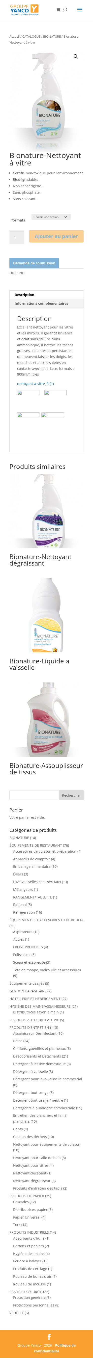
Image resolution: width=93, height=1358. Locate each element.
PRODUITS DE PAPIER (26, 1196)
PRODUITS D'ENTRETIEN (29, 1027)
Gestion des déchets (30, 1136)
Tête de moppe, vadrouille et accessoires (47, 970)
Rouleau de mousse (29, 1284)
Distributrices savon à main (36, 1012)
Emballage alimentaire (32, 866)
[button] (75, 56)
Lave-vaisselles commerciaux (37, 881)
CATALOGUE (31, 36)
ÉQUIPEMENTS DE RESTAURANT (35, 845)
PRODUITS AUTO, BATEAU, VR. (34, 1019)
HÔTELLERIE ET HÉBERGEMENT (35, 998)
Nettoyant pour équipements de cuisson (46, 1144)
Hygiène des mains (29, 1253)
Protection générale (29, 1297)
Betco (17, 1040)
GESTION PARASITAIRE (27, 991)
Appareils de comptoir (31, 859)
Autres (18, 939)
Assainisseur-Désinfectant (35, 1033)
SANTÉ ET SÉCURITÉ (25, 1291)
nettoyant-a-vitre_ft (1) (35, 383)
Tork (16, 1224)
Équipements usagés (26, 983)
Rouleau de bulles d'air (32, 1276)
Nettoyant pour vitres (31, 1165)
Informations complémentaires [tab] (41, 303)
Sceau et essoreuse (29, 962)
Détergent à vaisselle (30, 1071)
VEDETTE (16, 1312)
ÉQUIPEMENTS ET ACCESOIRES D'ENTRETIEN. (46, 920)
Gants (18, 1129)
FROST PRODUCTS (28, 947)
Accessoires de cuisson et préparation (44, 851)
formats (18, 220)
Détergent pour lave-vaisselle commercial (47, 1079)
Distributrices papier (30, 1209)
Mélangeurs (23, 889)
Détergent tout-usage (31, 1092)
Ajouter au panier (56, 236)
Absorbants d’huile (28, 1238)
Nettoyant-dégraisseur (32, 1180)
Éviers (18, 874)
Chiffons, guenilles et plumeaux (39, 1048)
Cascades (21, 1201)
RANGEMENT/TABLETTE (32, 897)
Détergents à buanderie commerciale (44, 1108)
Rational (20, 904)
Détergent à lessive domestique (39, 1063)
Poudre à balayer (27, 1261)
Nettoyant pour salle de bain (37, 1157)
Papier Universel (26, 1217)
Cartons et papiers (28, 1246)
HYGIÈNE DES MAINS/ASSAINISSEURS (40, 1006)
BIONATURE (52, 36)
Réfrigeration (24, 912)
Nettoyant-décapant (29, 1173)
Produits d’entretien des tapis (37, 1188)
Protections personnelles (33, 1305)
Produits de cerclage (30, 1268)
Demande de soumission (34, 263)
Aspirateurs (22, 931)
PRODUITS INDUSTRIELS (29, 1232)
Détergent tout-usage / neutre (38, 1100)
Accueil (14, 36)
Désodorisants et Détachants (37, 1056)
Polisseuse (22, 954)
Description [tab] (24, 294)
